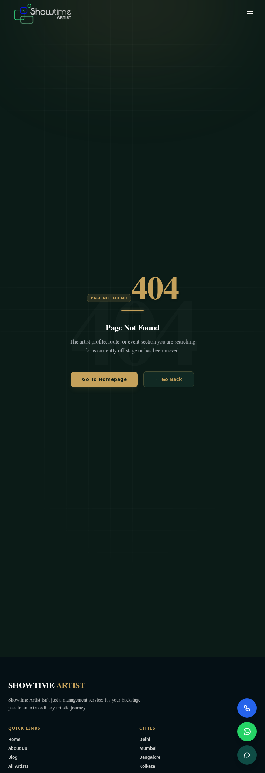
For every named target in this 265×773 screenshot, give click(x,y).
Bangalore (149, 757)
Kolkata (147, 766)
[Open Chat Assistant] (247, 755)
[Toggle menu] (250, 14)
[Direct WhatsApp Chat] (247, 731)
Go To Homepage (104, 379)
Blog (13, 757)
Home (14, 739)
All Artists (18, 766)
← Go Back (168, 379)
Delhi (144, 739)
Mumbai (148, 748)
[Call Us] (247, 708)
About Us (17, 748)
